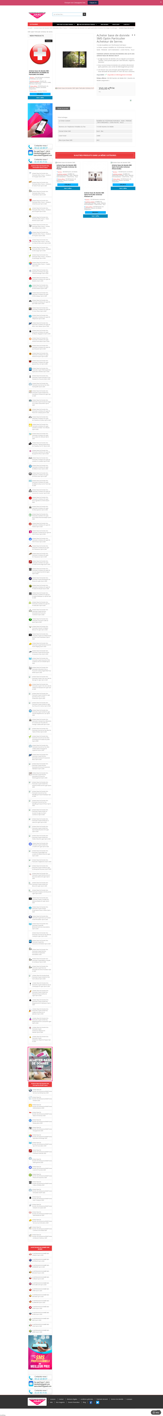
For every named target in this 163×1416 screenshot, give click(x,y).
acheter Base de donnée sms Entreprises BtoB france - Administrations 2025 (42, 1106)
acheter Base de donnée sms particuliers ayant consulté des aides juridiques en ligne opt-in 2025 (40, 900)
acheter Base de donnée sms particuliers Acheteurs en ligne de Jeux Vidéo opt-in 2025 (41, 301)
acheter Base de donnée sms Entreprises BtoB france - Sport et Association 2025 (42, 1144)
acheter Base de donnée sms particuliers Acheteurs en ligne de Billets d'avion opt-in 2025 (40, 467)
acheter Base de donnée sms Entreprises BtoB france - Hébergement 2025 (42, 1160)
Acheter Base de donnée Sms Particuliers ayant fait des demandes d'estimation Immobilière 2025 (40, 952)
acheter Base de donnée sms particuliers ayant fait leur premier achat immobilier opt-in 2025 (41, 917)
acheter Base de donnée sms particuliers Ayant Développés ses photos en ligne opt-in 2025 (41, 579)
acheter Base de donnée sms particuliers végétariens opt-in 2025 (41, 860)
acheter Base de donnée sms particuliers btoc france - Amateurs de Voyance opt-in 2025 (41, 234)
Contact (61, 1399)
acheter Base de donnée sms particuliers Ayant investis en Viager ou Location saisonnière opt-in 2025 (41, 402)
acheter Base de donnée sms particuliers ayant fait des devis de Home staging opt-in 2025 (41, 644)
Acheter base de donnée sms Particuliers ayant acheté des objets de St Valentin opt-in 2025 (40, 1030)
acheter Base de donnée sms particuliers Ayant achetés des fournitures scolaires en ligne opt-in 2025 (41, 393)
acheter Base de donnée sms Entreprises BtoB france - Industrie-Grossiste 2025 (42, 1206)
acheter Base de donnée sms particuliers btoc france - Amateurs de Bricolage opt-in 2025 (41, 249)
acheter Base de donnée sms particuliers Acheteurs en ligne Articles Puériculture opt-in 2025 (40, 339)
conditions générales (87, 1399)
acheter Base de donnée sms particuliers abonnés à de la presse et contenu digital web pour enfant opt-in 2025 (41, 670)
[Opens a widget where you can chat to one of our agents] (156, 1412)
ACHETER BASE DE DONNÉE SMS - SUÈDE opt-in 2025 (41, 1331)
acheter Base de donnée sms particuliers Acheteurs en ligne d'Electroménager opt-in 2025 (40, 271)
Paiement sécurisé (102, 1399)
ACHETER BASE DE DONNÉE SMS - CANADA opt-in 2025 (41, 1254)
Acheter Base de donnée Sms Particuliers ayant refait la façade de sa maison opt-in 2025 (41, 960)
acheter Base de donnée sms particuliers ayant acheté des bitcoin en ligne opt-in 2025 (40, 884)
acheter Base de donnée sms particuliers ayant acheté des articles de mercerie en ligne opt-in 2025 (41, 784)
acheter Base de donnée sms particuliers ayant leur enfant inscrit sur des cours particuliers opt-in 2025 (41, 636)
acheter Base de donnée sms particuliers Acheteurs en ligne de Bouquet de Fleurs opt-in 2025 (41, 452)
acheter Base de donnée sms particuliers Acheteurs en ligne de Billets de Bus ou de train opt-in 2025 (41, 483)
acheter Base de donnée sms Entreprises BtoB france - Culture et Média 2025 (42, 1183)
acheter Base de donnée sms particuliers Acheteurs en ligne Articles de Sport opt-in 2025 (40, 354)
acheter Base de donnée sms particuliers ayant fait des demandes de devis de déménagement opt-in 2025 (40, 775)
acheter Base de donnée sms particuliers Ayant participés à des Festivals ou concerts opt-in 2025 (41, 377)
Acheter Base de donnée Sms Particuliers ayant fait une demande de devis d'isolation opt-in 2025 (41, 969)
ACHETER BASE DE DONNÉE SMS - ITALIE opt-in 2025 (41, 1325)
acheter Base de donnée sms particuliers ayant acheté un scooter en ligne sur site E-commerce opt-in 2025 (40, 812)
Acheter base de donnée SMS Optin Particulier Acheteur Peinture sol (94, 194)
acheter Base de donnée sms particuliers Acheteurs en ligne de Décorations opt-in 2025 (40, 286)
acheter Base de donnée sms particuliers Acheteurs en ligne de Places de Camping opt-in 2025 (41, 411)
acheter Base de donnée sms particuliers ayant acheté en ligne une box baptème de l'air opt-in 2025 (41, 712)
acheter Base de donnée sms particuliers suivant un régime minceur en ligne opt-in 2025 (40, 628)
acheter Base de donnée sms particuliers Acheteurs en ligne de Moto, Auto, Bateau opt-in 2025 (41, 324)
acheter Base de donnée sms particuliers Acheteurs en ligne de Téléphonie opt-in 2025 (41, 317)
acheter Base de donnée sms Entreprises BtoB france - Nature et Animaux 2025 (42, 1114)
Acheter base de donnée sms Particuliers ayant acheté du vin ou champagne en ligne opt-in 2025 (41, 984)
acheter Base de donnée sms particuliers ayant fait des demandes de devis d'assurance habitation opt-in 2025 (41, 766)
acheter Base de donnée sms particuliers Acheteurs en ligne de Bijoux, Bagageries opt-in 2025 (41, 332)
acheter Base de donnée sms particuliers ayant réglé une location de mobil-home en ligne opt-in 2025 (41, 853)
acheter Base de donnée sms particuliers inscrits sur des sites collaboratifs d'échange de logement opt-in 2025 (40, 748)
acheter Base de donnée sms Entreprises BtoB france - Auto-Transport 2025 (42, 1198)
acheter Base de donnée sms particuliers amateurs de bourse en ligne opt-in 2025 (41, 891)
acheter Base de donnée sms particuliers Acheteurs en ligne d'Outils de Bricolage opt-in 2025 (41, 562)
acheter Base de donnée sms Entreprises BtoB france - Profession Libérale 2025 (42, 1151)
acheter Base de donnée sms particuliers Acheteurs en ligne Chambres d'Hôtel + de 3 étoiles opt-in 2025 (41, 427)
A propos (129, 1399)
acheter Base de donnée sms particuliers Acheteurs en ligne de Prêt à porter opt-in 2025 (41, 540)
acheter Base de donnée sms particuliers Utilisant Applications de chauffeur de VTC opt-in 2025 (41, 444)
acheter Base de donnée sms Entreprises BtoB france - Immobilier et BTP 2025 (42, 1191)
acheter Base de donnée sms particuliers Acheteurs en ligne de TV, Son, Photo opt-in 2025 (41, 309)
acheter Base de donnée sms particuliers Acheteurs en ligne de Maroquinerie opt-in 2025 (40, 508)
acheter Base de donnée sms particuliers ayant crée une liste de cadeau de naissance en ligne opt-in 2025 (41, 687)
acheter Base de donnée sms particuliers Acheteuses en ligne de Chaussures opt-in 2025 (40, 547)
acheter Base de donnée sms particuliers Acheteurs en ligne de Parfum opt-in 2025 (41, 525)
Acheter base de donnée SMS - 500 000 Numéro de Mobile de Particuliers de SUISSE (39, 72)
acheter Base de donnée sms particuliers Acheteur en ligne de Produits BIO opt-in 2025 (41, 603)
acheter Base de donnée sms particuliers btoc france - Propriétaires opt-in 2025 (40, 193)
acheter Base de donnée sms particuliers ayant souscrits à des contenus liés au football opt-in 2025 (41, 661)
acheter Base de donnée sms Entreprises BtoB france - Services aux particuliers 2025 (42, 1221)
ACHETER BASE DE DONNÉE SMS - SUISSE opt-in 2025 (41, 1307)
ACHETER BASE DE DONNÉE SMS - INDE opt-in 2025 (41, 1319)
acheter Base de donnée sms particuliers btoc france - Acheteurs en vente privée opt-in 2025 (41, 184)
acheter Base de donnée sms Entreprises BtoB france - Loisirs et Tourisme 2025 (42, 1168)
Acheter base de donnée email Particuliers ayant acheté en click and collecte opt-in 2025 (41, 977)
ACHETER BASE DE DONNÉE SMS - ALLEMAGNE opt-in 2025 (41, 1301)
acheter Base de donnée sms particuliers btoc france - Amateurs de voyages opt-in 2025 (41, 175)
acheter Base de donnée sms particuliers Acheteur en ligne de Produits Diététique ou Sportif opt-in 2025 (41, 595)
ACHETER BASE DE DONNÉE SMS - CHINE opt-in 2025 (41, 1289)
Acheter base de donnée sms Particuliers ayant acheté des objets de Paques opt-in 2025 (41, 1039)
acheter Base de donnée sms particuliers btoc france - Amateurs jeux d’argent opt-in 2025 (41, 209)
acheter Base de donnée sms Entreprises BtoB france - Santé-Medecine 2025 (42, 1213)
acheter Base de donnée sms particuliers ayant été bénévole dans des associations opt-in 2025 (41, 926)
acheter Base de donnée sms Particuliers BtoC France (40, 166)
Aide (51, 1402)
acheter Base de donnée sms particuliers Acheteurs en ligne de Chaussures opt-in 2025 (40, 555)
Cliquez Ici (93, 3)
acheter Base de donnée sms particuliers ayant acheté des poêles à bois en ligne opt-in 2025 (41, 837)
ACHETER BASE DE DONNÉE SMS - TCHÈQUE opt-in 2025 (41, 1278)
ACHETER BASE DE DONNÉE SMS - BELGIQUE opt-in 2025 (41, 1272)
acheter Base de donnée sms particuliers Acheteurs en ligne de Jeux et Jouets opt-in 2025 (41, 347)
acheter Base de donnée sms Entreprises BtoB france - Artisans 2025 (42, 1098)
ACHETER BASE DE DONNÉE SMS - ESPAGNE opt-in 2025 (41, 1295)
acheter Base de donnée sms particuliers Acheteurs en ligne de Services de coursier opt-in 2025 (41, 491)
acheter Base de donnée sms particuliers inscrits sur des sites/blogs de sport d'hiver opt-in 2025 (41, 803)
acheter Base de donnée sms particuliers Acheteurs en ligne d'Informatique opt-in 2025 (40, 294)
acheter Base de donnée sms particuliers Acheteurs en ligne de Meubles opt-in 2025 (41, 279)
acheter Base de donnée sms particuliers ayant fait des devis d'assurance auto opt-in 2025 (40, 652)
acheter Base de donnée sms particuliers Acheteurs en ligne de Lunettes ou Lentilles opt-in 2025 (41, 459)
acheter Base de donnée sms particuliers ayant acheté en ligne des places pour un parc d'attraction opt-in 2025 (41, 696)
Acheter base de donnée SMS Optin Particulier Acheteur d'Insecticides (122, 166)
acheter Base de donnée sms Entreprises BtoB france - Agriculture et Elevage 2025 (42, 1136)
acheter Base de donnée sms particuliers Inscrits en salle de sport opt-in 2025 (40, 620)
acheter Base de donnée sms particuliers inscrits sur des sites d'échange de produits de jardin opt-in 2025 (41, 738)
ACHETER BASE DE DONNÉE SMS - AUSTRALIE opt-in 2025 (41, 1260)
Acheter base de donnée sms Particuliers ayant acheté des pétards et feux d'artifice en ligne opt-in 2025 (40, 993)
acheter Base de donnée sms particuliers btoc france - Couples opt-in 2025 (41, 264)
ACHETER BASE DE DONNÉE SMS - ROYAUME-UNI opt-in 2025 (41, 1284)
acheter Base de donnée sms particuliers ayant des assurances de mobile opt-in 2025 (41, 942)
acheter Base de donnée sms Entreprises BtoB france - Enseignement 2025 (42, 1129)
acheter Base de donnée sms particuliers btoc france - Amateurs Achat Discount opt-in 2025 (41, 202)
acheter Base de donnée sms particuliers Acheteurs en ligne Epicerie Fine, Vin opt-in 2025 (40, 362)
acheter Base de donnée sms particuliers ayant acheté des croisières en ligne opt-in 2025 (40, 844)
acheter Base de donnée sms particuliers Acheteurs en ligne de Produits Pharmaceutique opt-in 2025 (41, 516)
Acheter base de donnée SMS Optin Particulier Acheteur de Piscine (67, 166)
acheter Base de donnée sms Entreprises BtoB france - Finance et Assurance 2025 (42, 1175)
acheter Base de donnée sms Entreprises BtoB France (40, 1084)
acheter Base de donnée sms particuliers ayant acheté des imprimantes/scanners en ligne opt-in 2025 (40, 829)
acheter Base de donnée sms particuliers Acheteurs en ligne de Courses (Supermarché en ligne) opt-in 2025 (41, 571)
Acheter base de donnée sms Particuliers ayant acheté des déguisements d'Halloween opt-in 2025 (41, 1002)
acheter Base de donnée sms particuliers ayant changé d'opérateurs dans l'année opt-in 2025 (41, 909)
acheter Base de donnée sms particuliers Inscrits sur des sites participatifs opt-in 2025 (40, 385)
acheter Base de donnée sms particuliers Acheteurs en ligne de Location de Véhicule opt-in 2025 (40, 436)
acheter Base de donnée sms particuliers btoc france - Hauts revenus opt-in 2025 (40, 218)
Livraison (52, 1399)
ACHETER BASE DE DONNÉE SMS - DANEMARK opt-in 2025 (41, 1266)
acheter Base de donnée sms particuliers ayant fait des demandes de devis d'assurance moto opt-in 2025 (41, 757)
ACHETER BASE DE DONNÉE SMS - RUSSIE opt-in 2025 (41, 1313)
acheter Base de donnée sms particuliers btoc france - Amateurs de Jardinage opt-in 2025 (41, 256)
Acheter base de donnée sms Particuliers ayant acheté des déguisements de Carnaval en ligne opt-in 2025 (41, 1020)
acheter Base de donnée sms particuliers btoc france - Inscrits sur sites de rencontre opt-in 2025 (41, 241)
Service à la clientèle (117, 1399)
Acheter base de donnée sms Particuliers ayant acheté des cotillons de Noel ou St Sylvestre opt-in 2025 (40, 1011)
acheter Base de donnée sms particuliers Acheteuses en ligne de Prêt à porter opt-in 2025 (41, 532)
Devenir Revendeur (74, 1402)
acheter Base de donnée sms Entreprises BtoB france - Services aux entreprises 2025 (42, 1091)
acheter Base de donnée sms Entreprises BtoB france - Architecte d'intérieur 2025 (42, 1236)
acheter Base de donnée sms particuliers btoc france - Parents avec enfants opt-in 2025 (41, 226)
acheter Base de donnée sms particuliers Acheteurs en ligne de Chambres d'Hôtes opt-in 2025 (41, 418)
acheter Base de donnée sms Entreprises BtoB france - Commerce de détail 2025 (42, 1228)
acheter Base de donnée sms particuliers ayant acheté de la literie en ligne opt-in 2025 (40, 820)
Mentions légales (72, 1399)
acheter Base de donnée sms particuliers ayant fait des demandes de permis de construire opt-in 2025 (40, 612)
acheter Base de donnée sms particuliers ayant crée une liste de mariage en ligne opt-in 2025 (41, 678)
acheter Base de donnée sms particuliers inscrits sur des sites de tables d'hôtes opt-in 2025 (41, 730)
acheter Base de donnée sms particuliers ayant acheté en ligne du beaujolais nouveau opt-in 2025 (41, 867)
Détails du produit (62, 108)
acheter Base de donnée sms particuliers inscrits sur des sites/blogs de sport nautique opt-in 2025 (41, 794)
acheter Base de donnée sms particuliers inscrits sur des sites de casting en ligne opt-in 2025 (41, 934)
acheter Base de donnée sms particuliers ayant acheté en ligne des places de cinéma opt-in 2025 (41, 704)
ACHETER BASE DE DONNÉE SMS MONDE (40, 1248)
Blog (84, 1402)
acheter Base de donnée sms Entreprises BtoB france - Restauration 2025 (42, 1121)
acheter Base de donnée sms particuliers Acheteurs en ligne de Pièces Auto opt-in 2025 (40, 474)
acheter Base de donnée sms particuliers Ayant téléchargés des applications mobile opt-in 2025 (41, 370)
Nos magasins (60, 1402)
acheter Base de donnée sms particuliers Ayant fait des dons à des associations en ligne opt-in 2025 (41, 876)
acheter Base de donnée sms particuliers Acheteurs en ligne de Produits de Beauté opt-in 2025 (41, 587)
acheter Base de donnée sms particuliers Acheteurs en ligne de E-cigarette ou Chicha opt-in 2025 (40, 500)
